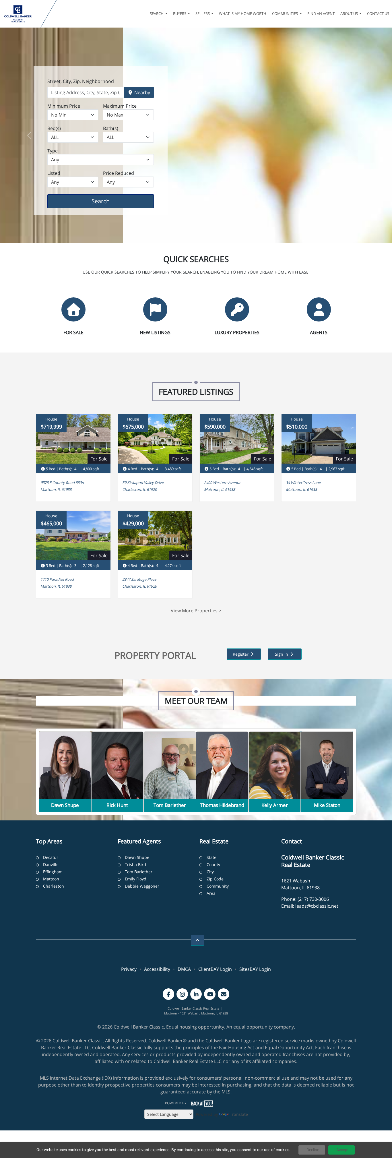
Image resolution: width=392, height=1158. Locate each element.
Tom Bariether (138, 871)
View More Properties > (196, 610)
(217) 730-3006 (313, 899)
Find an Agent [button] (321, 13)
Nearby (141, 92)
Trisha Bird (135, 864)
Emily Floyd (135, 879)
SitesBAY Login (255, 969)
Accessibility (157, 969)
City (210, 871)
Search (109, 201)
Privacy (129, 969)
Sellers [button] (203, 13)
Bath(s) (110, 128)
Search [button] (157, 13)
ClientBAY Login (215, 969)
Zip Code (215, 879)
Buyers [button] (180, 13)
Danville (51, 864)
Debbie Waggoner (142, 886)
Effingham (53, 871)
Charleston (53, 886)
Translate (239, 1114)
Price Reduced (118, 173)
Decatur (50, 857)
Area (211, 893)
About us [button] (349, 13)
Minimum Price (63, 106)
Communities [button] (285, 13)
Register (241, 654)
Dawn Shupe (137, 857)
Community (218, 886)
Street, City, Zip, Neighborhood (80, 81)
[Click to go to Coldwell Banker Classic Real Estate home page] (21, 13)
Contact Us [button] (378, 13)
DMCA (184, 969)
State (211, 857)
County (213, 864)
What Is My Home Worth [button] (242, 13)
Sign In (282, 654)
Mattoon (51, 879)
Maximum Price (120, 106)
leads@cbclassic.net (316, 906)
